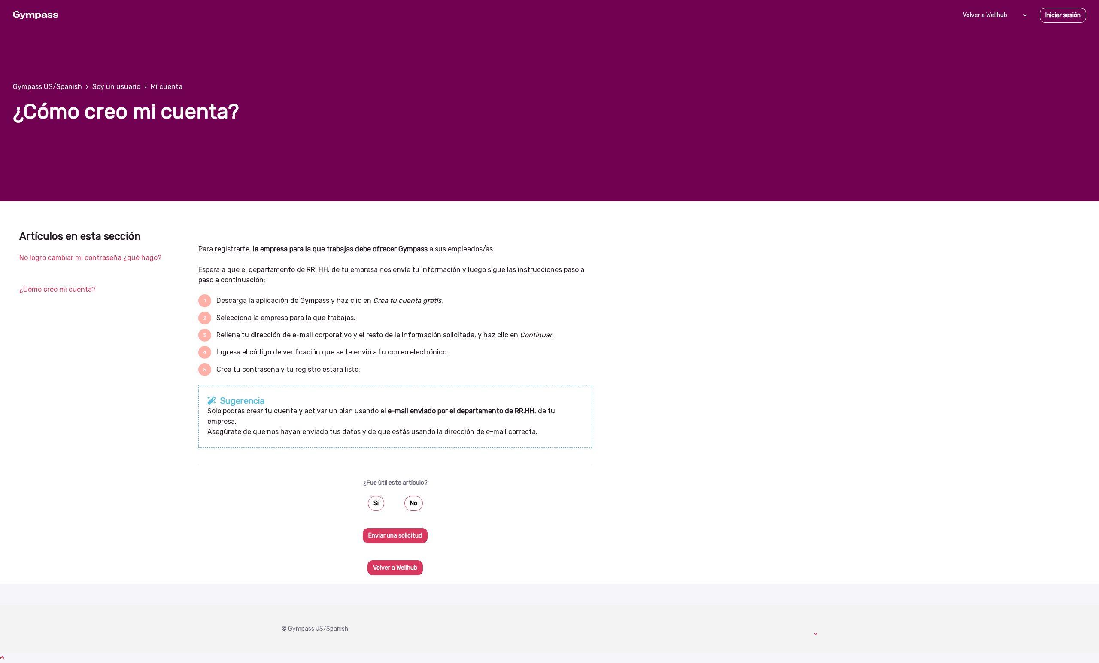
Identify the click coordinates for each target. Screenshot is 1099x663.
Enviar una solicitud (395, 535)
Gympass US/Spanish (47, 86)
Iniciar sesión (1063, 15)
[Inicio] (35, 15)
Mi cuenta (166, 86)
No (413, 503)
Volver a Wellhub (985, 15)
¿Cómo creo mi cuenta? (57, 289)
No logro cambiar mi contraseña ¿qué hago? (90, 258)
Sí (376, 503)
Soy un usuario (116, 86)
